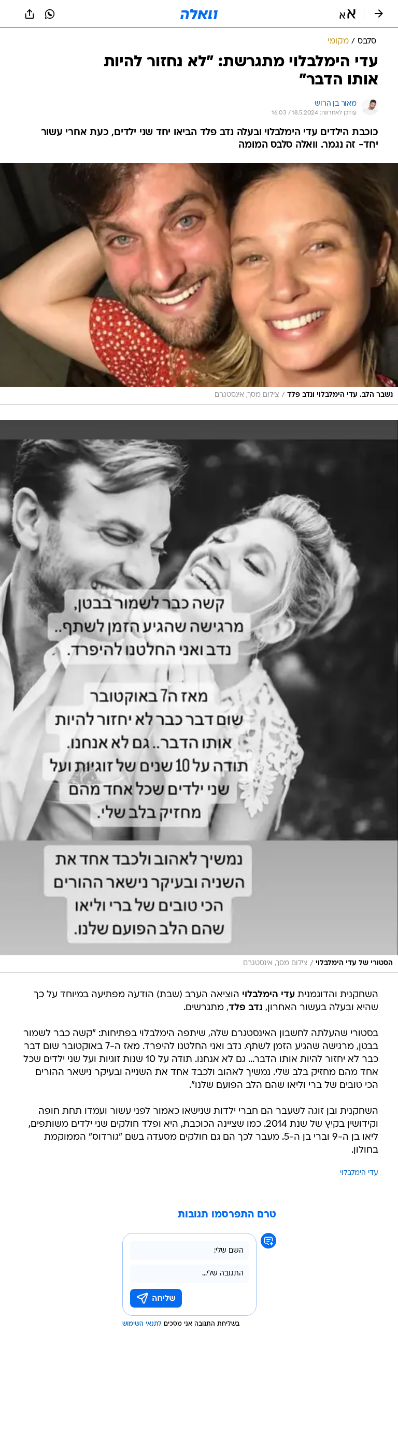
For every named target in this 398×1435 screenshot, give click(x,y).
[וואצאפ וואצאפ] (50, 14)
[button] (347, 14)
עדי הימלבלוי (359, 1173)
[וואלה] (199, 14)
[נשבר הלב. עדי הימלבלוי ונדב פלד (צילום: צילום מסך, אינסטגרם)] (199, 284)
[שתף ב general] (29, 14)
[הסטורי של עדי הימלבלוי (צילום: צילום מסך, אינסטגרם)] (199, 696)
